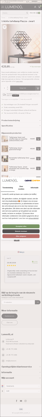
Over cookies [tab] (21, 188)
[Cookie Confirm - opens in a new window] (32, 180)
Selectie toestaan (21, 231)
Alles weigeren (21, 236)
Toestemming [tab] (7, 188)
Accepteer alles (21, 226)
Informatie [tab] (34, 188)
